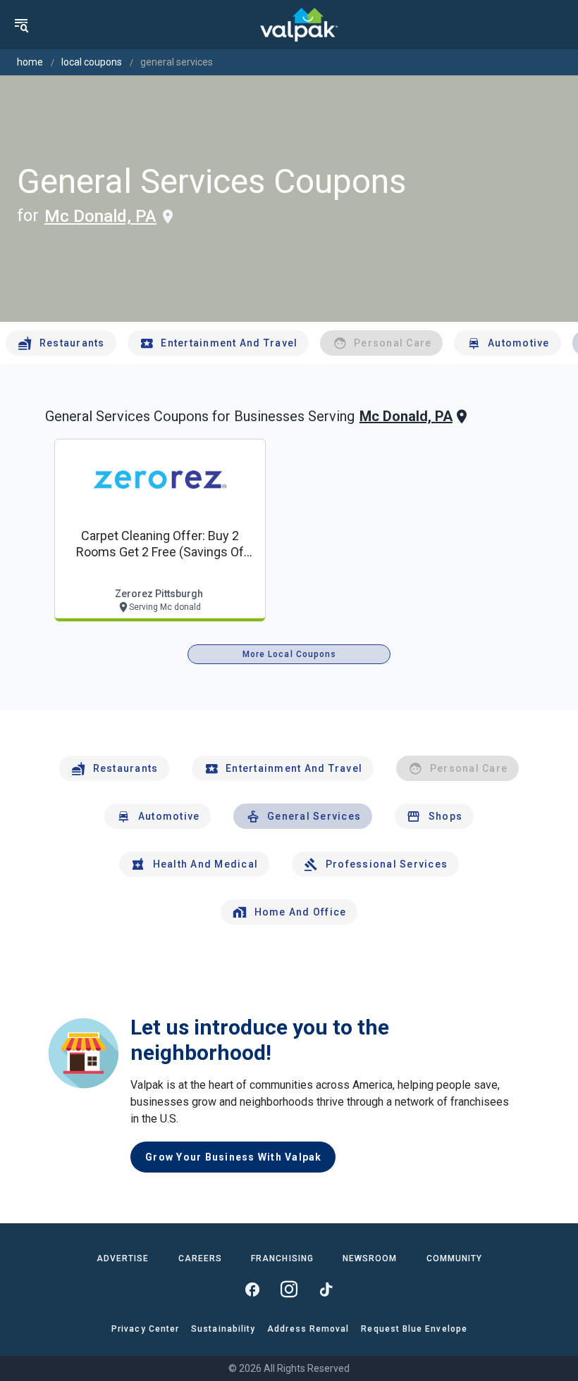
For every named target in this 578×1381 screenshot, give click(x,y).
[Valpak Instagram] (289, 1289)
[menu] (21, 25)
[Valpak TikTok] (325, 1289)
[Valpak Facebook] (252, 1289)
